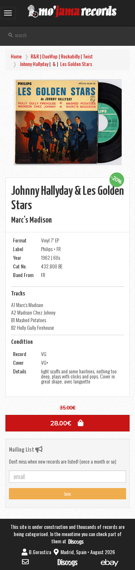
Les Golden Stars (76, 63)
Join (67, 494)
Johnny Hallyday (34, 63)
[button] (67, 423)
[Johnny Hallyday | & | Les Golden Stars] (67, 122)
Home (16, 56)
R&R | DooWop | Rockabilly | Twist (62, 56)
